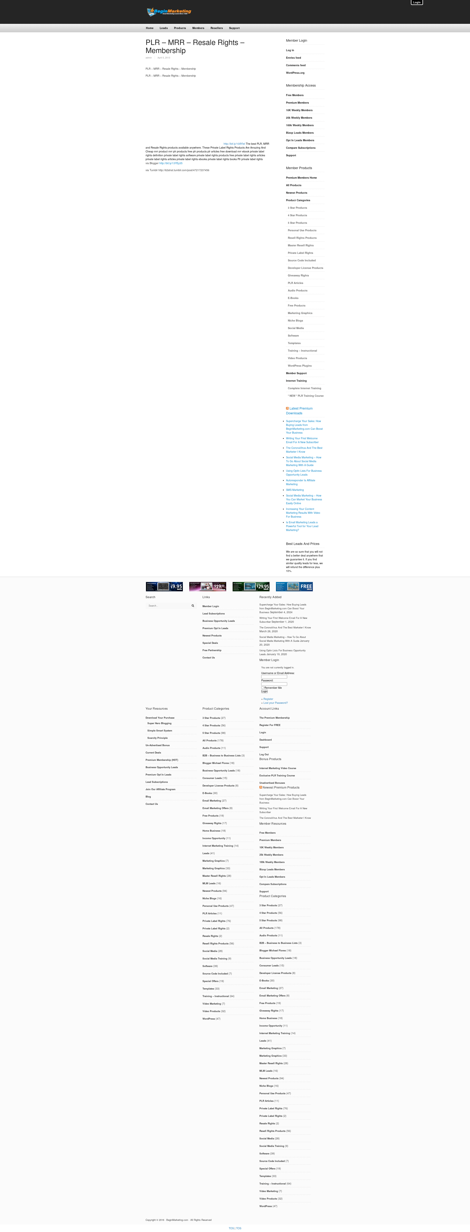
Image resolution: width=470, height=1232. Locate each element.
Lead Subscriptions (214, 613)
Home (149, 28)
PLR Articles (295, 283)
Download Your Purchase (160, 717)
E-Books (293, 298)
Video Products (297, 358)
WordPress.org (295, 72)
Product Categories (298, 200)
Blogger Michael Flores (216, 763)
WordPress (209, 1018)
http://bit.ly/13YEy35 (170, 163)
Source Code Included (302, 260)
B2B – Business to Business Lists (222, 755)
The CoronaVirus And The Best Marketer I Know (304, 449)
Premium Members (297, 102)
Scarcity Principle (157, 738)
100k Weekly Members (300, 125)
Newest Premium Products (281, 787)
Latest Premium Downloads (299, 410)
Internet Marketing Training (218, 845)
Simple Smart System (159, 730)
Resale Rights (210, 936)
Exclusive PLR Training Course (277, 775)
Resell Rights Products (302, 238)
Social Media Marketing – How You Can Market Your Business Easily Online (304, 499)
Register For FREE (270, 725)
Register (268, 699)
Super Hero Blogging (159, 723)
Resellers (217, 28)
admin (149, 57)
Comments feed (296, 65)
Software (293, 335)
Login (262, 732)
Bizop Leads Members (300, 132)
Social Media (296, 328)
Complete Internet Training (304, 388)
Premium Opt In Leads (215, 628)
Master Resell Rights (301, 245)
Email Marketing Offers (216, 808)
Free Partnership (212, 650)
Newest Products (296, 192)
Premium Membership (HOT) (162, 760)
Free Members (295, 95)
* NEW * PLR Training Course (306, 395)
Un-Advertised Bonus (158, 745)
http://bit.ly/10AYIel (234, 143)
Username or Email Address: (278, 673)
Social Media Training (215, 958)
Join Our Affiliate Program (161, 789)
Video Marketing (212, 1003)
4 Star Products (297, 215)
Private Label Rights (300, 253)
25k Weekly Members (299, 117)
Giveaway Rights (298, 275)
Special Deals (210, 643)
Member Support (296, 373)
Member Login (211, 606)
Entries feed (293, 57)
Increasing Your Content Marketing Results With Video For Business (303, 512)
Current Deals (153, 752)
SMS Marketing (295, 490)
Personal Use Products (302, 230)
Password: (267, 680)
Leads (164, 28)
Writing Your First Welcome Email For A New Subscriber (302, 440)
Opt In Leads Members (300, 140)
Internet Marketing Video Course (277, 768)
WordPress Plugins (300, 365)
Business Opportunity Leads (219, 621)
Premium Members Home (301, 177)
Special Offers (210, 981)
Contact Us (209, 657)
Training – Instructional (302, 350)
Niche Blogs (295, 320)
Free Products (297, 305)
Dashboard (265, 739)
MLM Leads (209, 883)
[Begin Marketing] (168, 15)
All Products (293, 185)
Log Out (264, 754)
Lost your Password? (275, 702)
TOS (231, 1228)
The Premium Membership (274, 717)
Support (234, 28)
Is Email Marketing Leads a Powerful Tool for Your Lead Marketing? (302, 526)
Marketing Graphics (300, 313)
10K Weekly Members (299, 110)
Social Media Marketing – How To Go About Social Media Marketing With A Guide (303, 461)
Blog (148, 796)
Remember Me (273, 687)
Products (180, 28)
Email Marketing (212, 800)
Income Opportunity (214, 838)
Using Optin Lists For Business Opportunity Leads (304, 472)
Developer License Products (305, 268)
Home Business (211, 830)
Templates (294, 343)
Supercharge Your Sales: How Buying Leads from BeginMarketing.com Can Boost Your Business (304, 426)
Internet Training (296, 380)
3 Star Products (297, 207)
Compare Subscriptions (301, 147)
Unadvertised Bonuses (272, 782)
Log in (290, 50)
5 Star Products (297, 223)
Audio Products (298, 290)
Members (198, 28)
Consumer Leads (212, 778)
